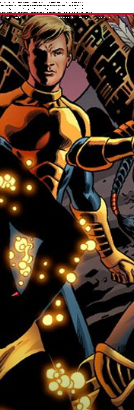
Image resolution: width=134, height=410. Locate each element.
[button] (128, 17)
